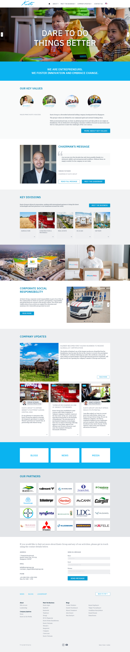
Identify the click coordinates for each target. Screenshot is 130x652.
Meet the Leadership (93, 181)
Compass (46, 631)
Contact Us (98, 4)
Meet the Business (100, 205)
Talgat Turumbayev (95, 608)
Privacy (104, 644)
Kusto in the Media (26, 616)
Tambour (46, 613)
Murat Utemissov (71, 610)
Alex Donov (69, 613)
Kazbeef (45, 608)
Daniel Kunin (93, 613)
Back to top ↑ (103, 594)
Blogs (34, 455)
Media (96, 455)
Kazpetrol (46, 628)
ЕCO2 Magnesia (48, 618)
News (65, 455)
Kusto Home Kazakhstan (51, 620)
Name (69, 555)
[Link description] (28, 488)
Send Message (78, 578)
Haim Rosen (92, 615)
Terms (100, 644)
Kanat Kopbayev (94, 605)
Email (69, 562)
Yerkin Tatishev (71, 605)
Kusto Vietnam (47, 623)
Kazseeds (46, 610)
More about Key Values (95, 130)
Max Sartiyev (70, 615)
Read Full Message (69, 181)
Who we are (23, 605)
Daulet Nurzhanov (72, 608)
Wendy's (45, 626)
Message (70, 568)
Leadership (42, 594)
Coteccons (46, 633)
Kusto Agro (46, 605)
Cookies (108, 644)
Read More (27, 313)
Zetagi (45, 615)
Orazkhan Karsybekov (96, 610)
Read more (103, 377)
